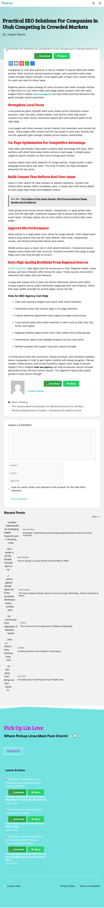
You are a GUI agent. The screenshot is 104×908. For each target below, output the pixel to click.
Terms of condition (90, 886)
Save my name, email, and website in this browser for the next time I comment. (48, 489)
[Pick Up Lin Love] (7, 3)
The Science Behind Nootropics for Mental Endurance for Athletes (47, 406)
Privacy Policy (67, 886)
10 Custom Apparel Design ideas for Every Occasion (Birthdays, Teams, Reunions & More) (58, 594)
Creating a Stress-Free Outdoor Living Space (39, 651)
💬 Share (61, 56)
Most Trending (19, 402)
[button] (93, 3)
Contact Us (13, 751)
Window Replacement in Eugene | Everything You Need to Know (46, 410)
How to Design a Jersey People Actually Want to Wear (43, 560)
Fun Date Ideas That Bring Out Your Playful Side (40, 679)
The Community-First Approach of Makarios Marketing (46, 626)
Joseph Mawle (16, 34)
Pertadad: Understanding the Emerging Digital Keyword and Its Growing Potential (57, 534)
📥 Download (43, 56)
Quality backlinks (17, 268)
